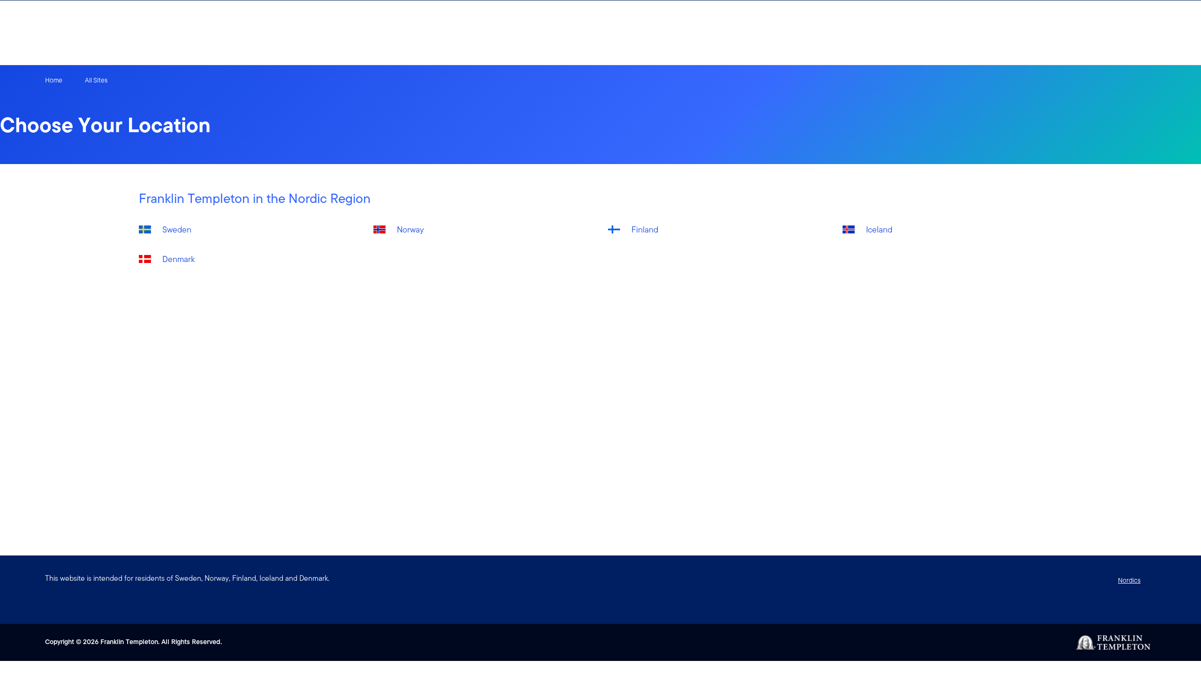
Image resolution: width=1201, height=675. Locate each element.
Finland (644, 229)
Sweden (176, 229)
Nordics (1129, 580)
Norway (410, 229)
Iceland (879, 229)
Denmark (178, 259)
